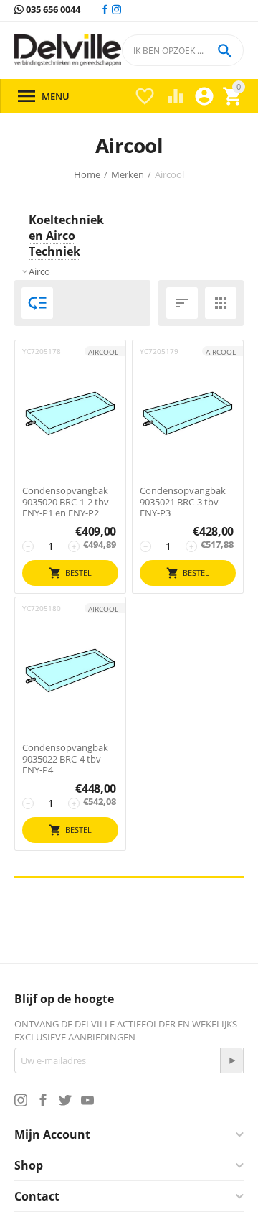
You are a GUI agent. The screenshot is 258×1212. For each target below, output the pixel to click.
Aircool (103, 352)
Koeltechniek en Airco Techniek (66, 235)
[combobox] (183, 50)
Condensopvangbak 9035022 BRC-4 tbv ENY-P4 (65, 759)
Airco (39, 271)
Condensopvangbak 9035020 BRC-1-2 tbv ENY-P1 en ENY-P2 (65, 502)
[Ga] (231, 1060)
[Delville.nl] (67, 50)
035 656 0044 (52, 10)
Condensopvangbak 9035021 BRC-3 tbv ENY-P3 (183, 502)
